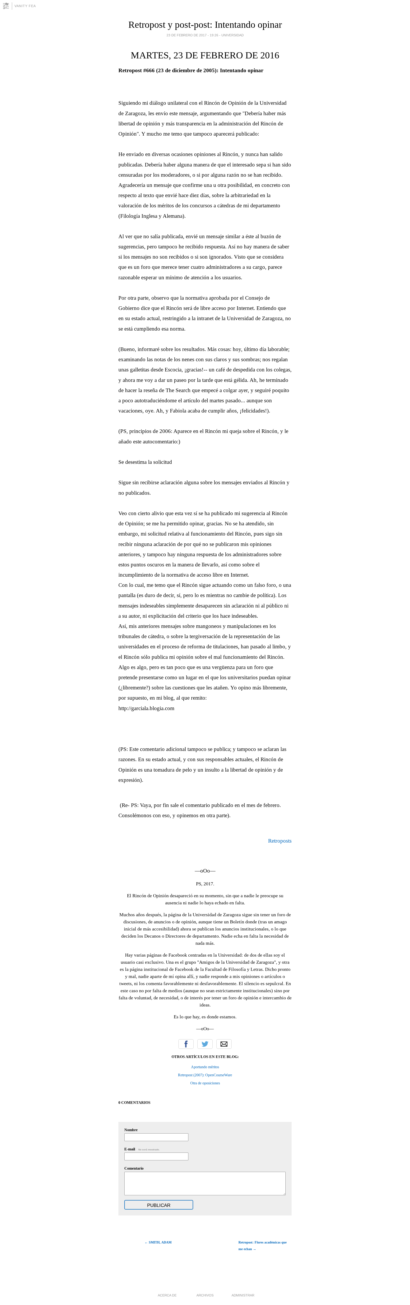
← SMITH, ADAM (158, 1242)
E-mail (142, 1149)
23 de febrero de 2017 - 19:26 (192, 35)
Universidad (232, 35)
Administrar (243, 1295)
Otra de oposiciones (205, 1083)
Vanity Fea (25, 6)
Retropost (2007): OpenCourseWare (205, 1075)
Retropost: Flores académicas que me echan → (262, 1246)
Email (224, 1044)
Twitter (205, 1044)
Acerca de (167, 1295)
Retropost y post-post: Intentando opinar (205, 24)
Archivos (205, 1295)
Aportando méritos (205, 1067)
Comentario (134, 1168)
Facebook (186, 1044)
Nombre (131, 1130)
